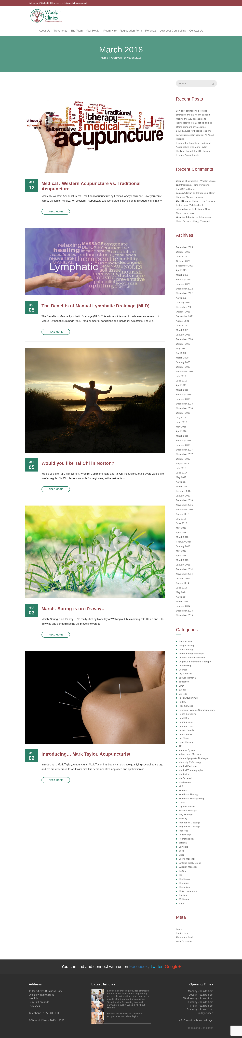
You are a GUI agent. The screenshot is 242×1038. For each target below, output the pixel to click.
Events (182, 689)
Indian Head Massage (190, 754)
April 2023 (181, 270)
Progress (183, 830)
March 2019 (182, 390)
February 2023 (183, 279)
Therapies (184, 883)
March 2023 (182, 275)
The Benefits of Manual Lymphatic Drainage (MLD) (95, 305)
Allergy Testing (186, 645)
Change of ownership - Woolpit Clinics (195, 181)
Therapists (184, 887)
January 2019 (183, 399)
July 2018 (181, 417)
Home (104, 57)
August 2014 (182, 583)
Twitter (156, 966)
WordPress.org (184, 941)
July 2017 (181, 468)
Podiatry (183, 818)
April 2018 (181, 431)
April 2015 (181, 555)
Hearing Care (186, 722)
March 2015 (182, 560)
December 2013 (184, 610)
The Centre (184, 879)
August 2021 (182, 321)
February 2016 (183, 541)
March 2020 (182, 357)
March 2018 (182, 436)
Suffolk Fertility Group (190, 863)
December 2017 (184, 449)
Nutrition (183, 790)
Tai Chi (182, 871)
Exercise (183, 693)
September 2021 (184, 316)
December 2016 (184, 500)
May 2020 (181, 348)
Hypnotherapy (186, 742)
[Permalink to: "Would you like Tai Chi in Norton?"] (95, 400)
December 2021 (184, 307)
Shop (181, 850)
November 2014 (184, 574)
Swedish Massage (188, 866)
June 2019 (181, 380)
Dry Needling (185, 673)
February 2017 (183, 491)
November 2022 (184, 293)
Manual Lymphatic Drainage (193, 758)
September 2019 (184, 371)
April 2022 (181, 298)
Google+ (173, 966)
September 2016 (184, 509)
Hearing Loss (185, 726)
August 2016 (182, 514)
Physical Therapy (188, 810)
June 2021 (181, 325)
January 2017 (183, 495)
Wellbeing (184, 899)
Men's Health (185, 778)
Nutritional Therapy (189, 794)
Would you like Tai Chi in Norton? (77, 463)
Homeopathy (185, 734)
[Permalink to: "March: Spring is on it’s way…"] (95, 552)
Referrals (151, 30)
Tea (180, 875)
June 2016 (181, 523)
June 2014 (181, 587)
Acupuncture (185, 641)
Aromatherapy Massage (191, 653)
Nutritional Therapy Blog (191, 798)
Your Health (93, 30)
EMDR (182, 685)
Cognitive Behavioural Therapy (195, 661)
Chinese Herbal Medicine (192, 657)
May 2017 (181, 477)
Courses (183, 669)
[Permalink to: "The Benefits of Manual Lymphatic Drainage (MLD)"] (95, 261)
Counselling (185, 665)
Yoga (181, 903)
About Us (44, 30)
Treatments (60, 30)
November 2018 (184, 408)
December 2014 (184, 569)
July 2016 (181, 518)
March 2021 (182, 330)
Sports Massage (187, 858)
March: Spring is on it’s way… (73, 608)
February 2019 (183, 394)
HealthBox (184, 718)
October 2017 (183, 459)
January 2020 (183, 362)
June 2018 (181, 422)
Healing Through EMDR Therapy (193, 151)
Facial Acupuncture (189, 697)
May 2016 (181, 528)
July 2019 (181, 376)
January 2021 (183, 334)
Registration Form (131, 30)
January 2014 (183, 606)
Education (184, 681)
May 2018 (181, 426)
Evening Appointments (187, 155)
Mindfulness (185, 782)
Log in (179, 929)
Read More (56, 211)
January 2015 (183, 564)
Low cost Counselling (173, 30)
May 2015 (181, 551)
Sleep (182, 854)
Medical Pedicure (188, 766)
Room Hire (110, 30)
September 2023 (184, 265)
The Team (77, 30)
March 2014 (182, 601)
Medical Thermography (191, 770)
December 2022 (184, 288)
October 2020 (183, 344)
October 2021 (183, 311)
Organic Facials (187, 806)
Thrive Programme (188, 891)
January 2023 (183, 284)
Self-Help (183, 846)
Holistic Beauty (186, 730)
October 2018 (183, 413)
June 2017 (181, 472)
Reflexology (185, 834)
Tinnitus (183, 895)
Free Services (186, 705)
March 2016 (182, 537)
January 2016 (183, 546)
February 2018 (183, 440)
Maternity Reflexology (190, 762)
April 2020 (181, 353)
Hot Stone (184, 738)
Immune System (187, 750)
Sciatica (183, 842)
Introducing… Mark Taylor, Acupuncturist (85, 754)
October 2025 (183, 252)
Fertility (182, 702)
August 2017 (182, 463)
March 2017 (182, 486)
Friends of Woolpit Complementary (197, 710)
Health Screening (188, 714)
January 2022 (183, 302)
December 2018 (184, 403)
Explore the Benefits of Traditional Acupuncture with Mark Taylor (193, 145)
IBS (180, 746)
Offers (182, 802)
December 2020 (184, 339)
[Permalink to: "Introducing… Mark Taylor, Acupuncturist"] (95, 697)
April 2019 (181, 385)
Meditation (184, 774)
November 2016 (184, 505)
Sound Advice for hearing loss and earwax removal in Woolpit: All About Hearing (195, 134)
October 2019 (183, 367)
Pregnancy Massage (189, 822)
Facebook (138, 966)
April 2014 (181, 597)
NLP (181, 786)
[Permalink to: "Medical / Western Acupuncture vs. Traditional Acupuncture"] (95, 126)
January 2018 (183, 445)
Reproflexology (186, 838)
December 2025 (184, 247)
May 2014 (181, 592)
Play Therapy (185, 814)
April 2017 (181, 482)
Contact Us (196, 30)
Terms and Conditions (200, 1027)
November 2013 (184, 615)
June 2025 (181, 256)
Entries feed (182, 933)
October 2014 (183, 578)
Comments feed (184, 937)
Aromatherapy (186, 649)
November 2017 (184, 454)
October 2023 (183, 261)
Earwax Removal (187, 677)
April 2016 (181, 532)
